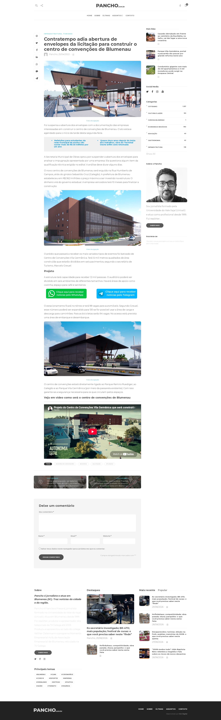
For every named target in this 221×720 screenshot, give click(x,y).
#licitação (96, 464)
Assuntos (117, 16)
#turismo (109, 464)
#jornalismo (41, 682)
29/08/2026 (101, 638)
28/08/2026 (158, 624)
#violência (65, 686)
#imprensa (67, 678)
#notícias (56, 682)
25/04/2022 (64, 54)
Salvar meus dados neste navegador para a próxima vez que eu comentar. (73, 549)
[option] (166, 55)
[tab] (147, 590)
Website (107, 536)
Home (89, 16)
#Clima (53, 674)
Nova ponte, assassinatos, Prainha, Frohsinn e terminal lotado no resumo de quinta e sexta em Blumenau (111, 483)
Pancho (53, 54)
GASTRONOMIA (167, 140)
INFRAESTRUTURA (53, 34)
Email (73, 536)
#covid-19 (40, 678)
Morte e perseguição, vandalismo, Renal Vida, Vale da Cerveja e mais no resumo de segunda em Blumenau (63, 483)
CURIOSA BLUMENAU (167, 120)
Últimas (106, 16)
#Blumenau (40, 674)
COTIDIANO (52, 478)
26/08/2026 (157, 657)
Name (41, 536)
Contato (130, 16)
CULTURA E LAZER (167, 113)
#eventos (83, 464)
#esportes (53, 678)
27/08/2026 (157, 642)
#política (69, 682)
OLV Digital (183, 714)
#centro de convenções (65, 464)
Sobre (97, 16)
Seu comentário (46, 512)
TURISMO (68, 34)
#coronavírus (67, 674)
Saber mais (155, 225)
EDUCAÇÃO (167, 134)
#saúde (39, 686)
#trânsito (51, 686)
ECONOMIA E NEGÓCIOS (167, 127)
